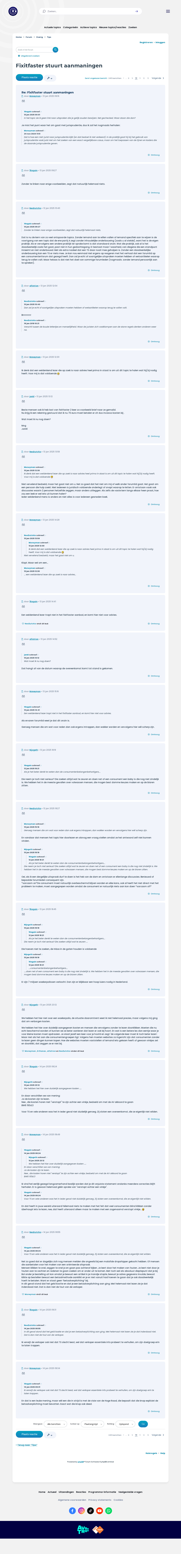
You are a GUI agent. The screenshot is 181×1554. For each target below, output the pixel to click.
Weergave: (38, 1424)
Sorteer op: (75, 1424)
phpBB (81, 1462)
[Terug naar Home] (13, 11)
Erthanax (41, 1051)
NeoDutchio (35, 208)
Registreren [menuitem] (146, 42)
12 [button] (144, 78)
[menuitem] (151, 1453)
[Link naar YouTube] (99, 1510)
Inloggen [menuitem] (160, 42)
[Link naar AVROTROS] (83, 1529)
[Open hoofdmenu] (168, 11)
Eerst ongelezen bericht (96, 78)
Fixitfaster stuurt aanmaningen (59, 65)
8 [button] (128, 78)
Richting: (111, 1424)
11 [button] (140, 78)
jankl (31, 396)
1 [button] (123, 78)
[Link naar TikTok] (90, 1510)
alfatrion (33, 286)
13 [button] (148, 78)
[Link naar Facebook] (72, 1510)
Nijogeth (33, 750)
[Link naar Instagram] (81, 1510)
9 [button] (132, 78)
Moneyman (35, 96)
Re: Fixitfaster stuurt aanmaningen (47, 92)
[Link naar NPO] (98, 1530)
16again (28, 111)
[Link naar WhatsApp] (108, 1510)
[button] (137, 11)
